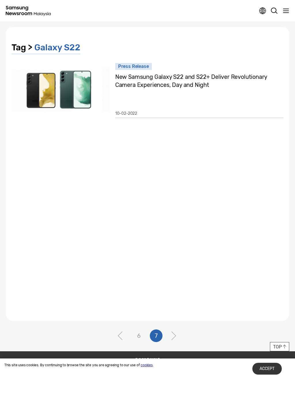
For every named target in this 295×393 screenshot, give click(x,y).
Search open (274, 11)
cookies (147, 365)
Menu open (286, 11)
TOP (277, 347)
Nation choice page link (262, 11)
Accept (267, 368)
